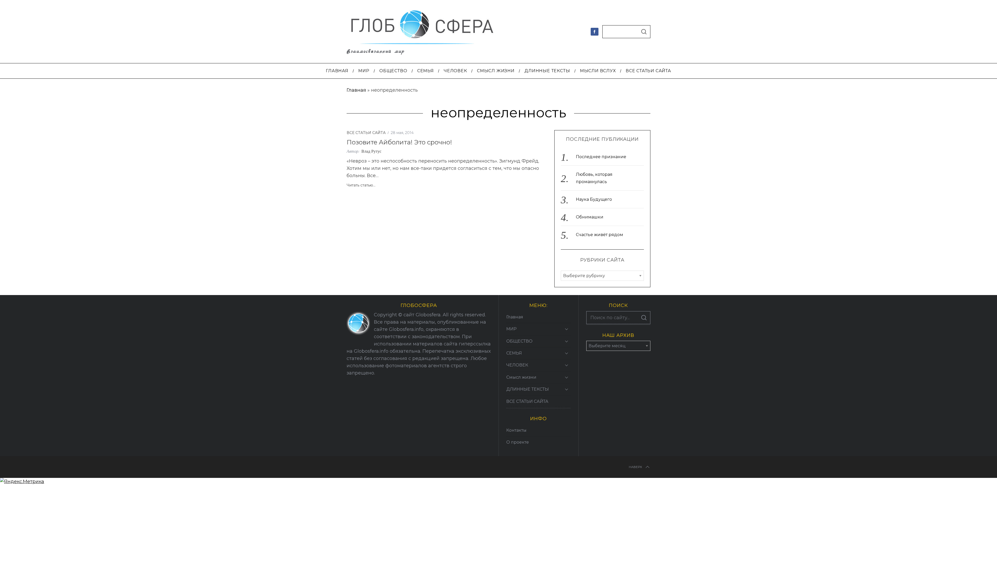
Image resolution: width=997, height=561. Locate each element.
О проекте (517, 442)
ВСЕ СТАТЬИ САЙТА (366, 132)
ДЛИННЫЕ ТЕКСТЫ (527, 389)
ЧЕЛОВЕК (517, 365)
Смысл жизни (521, 377)
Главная (356, 90)
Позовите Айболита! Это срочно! (399, 142)
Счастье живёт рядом (599, 234)
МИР (511, 328)
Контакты (516, 430)
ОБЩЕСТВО (519, 341)
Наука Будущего (594, 199)
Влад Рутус (371, 151)
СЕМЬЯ (514, 353)
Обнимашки (589, 217)
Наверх (635, 467)
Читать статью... (361, 185)
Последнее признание (601, 156)
